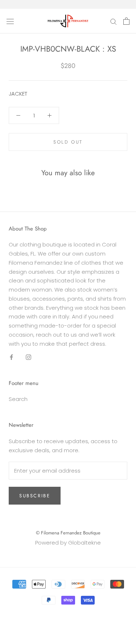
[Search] (113, 21)
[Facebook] (11, 356)
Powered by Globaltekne (68, 542)
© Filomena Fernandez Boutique (68, 532)
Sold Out (68, 142)
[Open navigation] (10, 21)
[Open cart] (126, 21)
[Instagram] (28, 356)
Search (18, 399)
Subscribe (34, 495)
